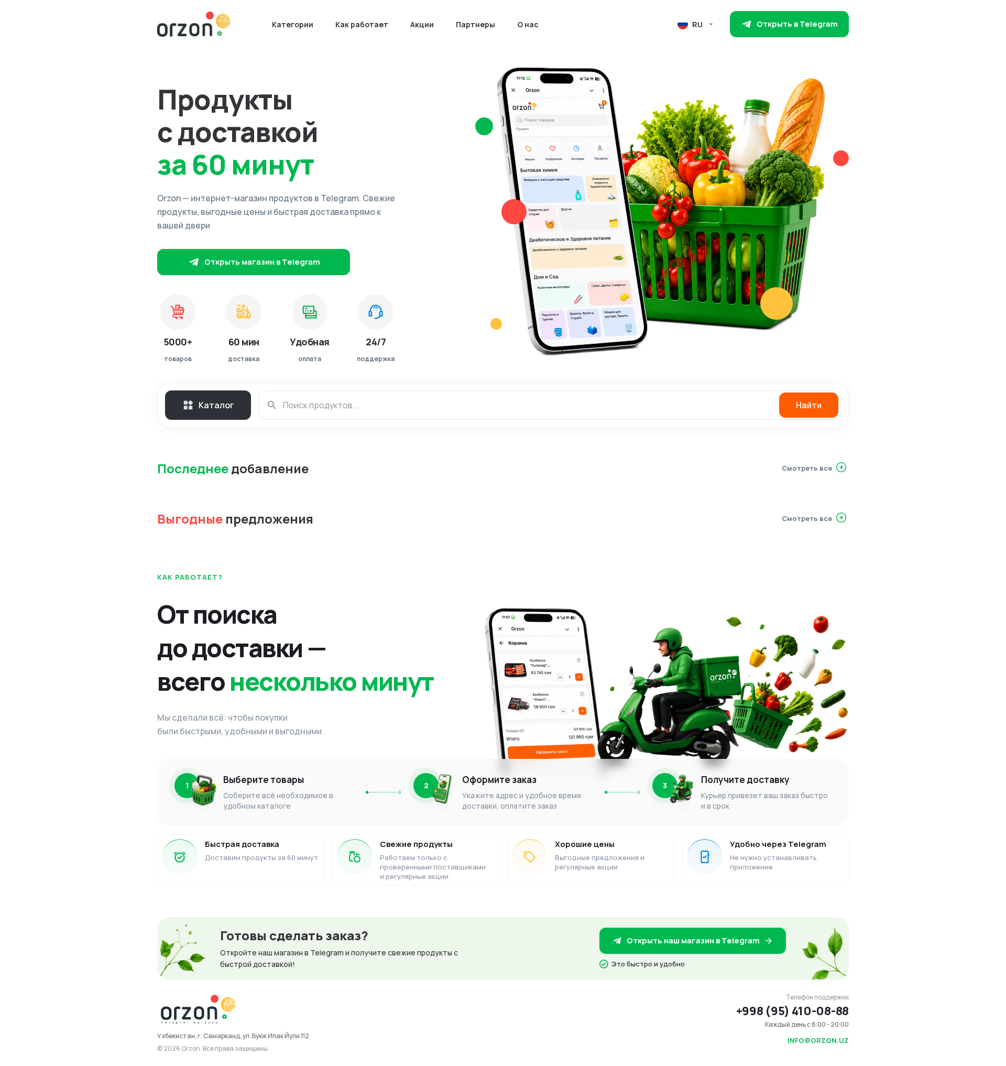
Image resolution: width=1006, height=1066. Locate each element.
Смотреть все (807, 468)
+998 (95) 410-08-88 (792, 1011)
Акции (422, 24)
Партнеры (475, 24)
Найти (809, 405)
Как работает (361, 24)
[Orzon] (193, 24)
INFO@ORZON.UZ (818, 1040)
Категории (292, 24)
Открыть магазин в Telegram (262, 261)
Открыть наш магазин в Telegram (693, 940)
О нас (528, 24)
